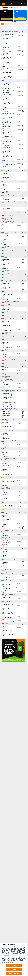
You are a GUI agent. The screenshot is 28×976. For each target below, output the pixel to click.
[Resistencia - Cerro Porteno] (13, 438)
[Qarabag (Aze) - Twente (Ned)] (13, 95)
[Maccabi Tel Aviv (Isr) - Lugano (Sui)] (13, 91)
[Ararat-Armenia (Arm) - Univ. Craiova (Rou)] (13, 35)
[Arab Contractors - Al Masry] (13, 326)
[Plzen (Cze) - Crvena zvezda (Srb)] (13, 54)
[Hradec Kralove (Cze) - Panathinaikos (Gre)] (13, 114)
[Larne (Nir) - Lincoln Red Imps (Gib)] (13, 163)
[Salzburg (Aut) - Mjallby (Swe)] (13, 58)
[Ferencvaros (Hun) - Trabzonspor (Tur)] (13, 77)
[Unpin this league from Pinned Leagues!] (19, 32)
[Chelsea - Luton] (13, 343)
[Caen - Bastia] (13, 354)
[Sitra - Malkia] (13, 229)
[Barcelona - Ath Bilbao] (13, 178)
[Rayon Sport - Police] (13, 484)
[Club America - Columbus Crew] (13, 416)
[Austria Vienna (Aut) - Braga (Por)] (13, 144)
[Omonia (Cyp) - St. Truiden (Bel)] (13, 50)
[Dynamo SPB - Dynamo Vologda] (13, 474)
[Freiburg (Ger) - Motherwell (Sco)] (13, 99)
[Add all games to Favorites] (1, 32)
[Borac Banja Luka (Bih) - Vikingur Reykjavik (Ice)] (13, 148)
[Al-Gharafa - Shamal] (13, 452)
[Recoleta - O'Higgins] (13, 288)
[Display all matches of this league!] (25, 192)
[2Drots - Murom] (13, 470)
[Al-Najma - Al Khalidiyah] (13, 225)
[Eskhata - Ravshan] (13, 534)
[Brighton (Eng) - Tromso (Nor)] (13, 152)
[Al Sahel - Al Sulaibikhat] (13, 383)
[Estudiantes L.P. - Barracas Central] (13, 209)
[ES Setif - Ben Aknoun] (13, 185)
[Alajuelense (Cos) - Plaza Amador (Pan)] (13, 402)
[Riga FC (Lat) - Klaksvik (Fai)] (13, 129)
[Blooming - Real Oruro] (13, 236)
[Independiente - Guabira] (13, 244)
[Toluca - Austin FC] (13, 412)
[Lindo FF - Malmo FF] (13, 527)
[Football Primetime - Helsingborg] (13, 520)
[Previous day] (2, 28)
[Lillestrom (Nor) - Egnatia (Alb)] (13, 47)
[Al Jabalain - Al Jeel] (13, 491)
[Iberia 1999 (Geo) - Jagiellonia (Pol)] (13, 39)
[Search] (22, 4)
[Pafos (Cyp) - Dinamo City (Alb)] (13, 122)
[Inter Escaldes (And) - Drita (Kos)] (13, 118)
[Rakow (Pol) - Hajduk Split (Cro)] (13, 125)
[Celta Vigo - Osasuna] (13, 174)
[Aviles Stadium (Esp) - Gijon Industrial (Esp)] (13, 620)
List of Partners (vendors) (7, 962)
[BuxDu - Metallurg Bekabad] (13, 591)
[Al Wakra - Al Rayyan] (13, 455)
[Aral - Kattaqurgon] (13, 584)
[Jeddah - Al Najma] (13, 495)
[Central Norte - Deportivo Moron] (13, 199)
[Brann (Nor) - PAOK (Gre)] (13, 106)
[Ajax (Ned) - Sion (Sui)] (13, 133)
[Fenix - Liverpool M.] (13, 552)
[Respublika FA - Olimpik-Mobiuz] (13, 587)
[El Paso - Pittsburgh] (13, 563)
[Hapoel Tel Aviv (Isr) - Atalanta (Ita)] (13, 137)
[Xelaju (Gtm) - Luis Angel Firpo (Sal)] (13, 405)
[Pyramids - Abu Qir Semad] (13, 330)
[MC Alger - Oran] (13, 189)
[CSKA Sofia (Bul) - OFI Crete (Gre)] (13, 65)
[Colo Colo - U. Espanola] (13, 284)
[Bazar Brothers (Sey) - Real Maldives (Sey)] (13, 613)
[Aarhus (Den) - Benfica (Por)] (13, 62)
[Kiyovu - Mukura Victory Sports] (13, 481)
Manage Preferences (14, 973)
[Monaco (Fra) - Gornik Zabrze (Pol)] (13, 103)
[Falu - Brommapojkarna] (13, 516)
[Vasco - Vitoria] (13, 264)
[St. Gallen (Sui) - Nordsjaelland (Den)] (13, 141)
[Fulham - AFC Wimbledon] (13, 347)
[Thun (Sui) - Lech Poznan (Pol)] (13, 69)
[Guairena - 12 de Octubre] (13, 434)
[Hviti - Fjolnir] (13, 370)
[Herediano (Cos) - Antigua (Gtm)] (13, 394)
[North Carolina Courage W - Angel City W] (13, 577)
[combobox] (13, 28)
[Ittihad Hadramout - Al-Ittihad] (13, 631)
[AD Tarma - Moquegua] (13, 445)
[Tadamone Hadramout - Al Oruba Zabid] (13, 635)
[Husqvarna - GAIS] (13, 524)
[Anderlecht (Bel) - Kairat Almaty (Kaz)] (13, 73)
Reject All (14, 969)
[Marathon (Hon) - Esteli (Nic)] (13, 398)
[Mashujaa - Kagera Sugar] (13, 541)
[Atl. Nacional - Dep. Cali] (13, 295)
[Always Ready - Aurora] (13, 240)
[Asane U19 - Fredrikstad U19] (13, 423)
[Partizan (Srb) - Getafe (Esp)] (13, 167)
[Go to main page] (8, 4)
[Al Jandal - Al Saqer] (13, 499)
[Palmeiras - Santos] (13, 260)
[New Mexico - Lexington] (13, 567)
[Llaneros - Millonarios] (13, 299)
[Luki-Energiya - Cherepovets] (13, 466)
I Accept (14, 965)
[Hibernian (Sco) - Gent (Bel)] (13, 159)
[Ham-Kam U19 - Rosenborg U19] (13, 427)
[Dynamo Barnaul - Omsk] (13, 462)
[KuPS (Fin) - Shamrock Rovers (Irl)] (13, 84)
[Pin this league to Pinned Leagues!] (9, 181)
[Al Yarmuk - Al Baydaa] (13, 627)
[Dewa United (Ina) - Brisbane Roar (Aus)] (13, 609)
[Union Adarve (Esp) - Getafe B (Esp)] (13, 605)
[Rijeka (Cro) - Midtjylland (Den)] (13, 156)
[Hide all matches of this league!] (25, 31)
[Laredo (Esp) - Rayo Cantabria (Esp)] (13, 616)
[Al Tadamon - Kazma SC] (13, 387)
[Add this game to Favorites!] (1, 35)
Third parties (6, 955)
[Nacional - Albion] (13, 556)
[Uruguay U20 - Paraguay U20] (13, 598)
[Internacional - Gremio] (13, 268)
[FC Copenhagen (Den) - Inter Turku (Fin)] (13, 110)
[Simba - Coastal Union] (13, 545)
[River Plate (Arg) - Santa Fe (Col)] (13, 506)
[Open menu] (25, 4)
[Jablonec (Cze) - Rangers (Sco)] (13, 88)
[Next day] (25, 28)
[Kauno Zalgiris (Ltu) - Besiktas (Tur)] (13, 43)
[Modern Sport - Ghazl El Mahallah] (13, 322)
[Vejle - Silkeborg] (13, 309)
